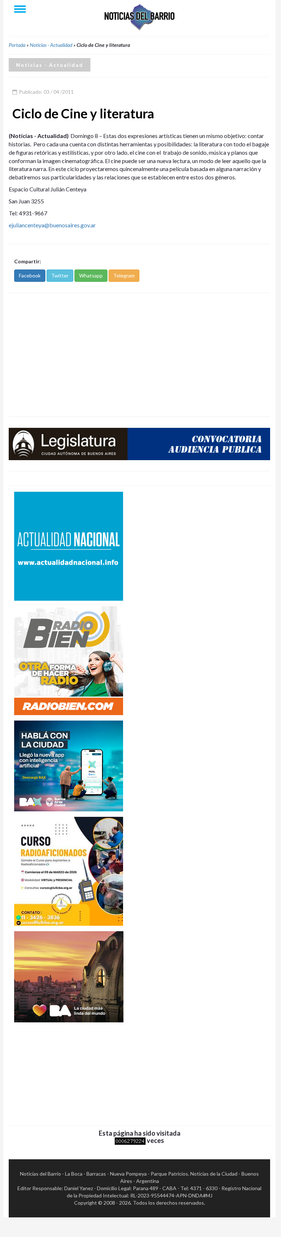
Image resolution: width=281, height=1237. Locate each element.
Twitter (60, 275)
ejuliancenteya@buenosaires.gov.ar (52, 225)
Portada (17, 45)
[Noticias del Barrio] (139, 16)
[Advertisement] (139, 355)
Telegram (124, 275)
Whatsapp (91, 275)
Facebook (30, 275)
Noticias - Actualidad (51, 45)
